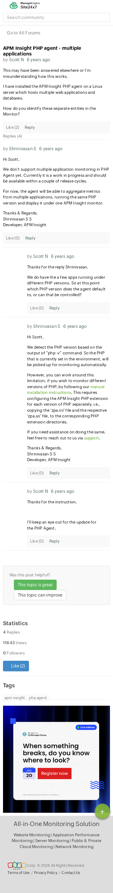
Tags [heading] (9, 685)
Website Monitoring (32, 835)
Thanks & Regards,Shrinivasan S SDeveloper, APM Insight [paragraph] (24, 219)
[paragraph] (68, 512)
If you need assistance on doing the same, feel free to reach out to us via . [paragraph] (66, 435)
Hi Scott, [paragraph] (11, 159)
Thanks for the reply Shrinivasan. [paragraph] (58, 267)
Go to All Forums (23, 32)
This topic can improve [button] (40, 595)
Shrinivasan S (22, 148)
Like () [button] (17, 665)
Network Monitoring (74, 846)
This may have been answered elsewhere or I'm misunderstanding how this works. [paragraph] (47, 73)
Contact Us (70, 873)
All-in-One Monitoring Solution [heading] (56, 823)
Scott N (16, 59)
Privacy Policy (45, 873)
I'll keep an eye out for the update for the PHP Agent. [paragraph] (61, 525)
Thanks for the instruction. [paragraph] (52, 502)
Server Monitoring (52, 840)
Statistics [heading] (15, 623)
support (91, 438)
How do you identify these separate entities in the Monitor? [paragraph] (49, 111)
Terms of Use (19, 873)
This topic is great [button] (35, 584)
